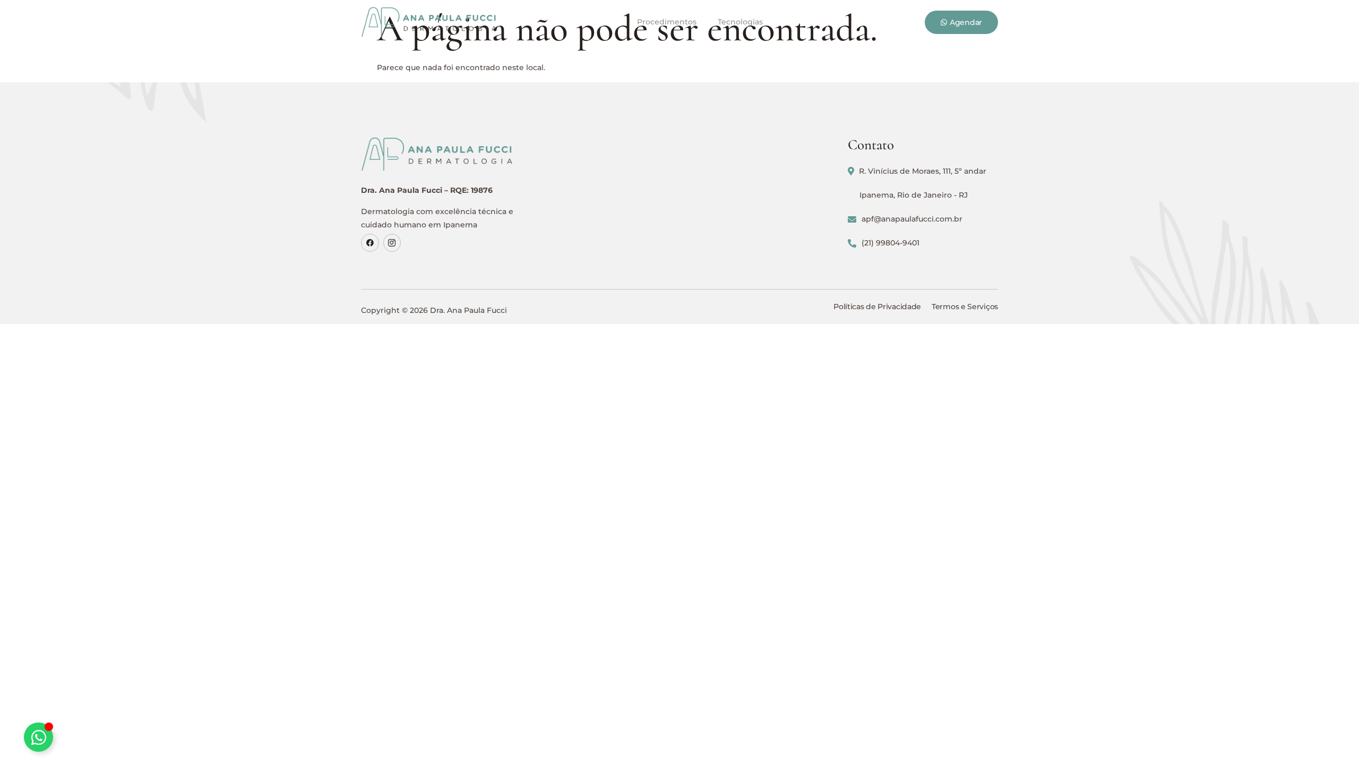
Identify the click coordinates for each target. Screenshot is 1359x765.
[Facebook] (370, 243)
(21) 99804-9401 (890, 243)
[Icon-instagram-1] (392, 243)
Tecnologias (740, 22)
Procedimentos (666, 22)
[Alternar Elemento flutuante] (38, 737)
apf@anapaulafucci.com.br (912, 219)
